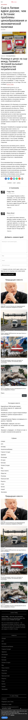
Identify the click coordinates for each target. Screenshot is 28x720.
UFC (2, 444)
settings (12, 715)
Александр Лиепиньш (10, 55)
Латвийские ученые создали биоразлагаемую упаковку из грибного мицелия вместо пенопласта (14, 414)
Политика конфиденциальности (10, 707)
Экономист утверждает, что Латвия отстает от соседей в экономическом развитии (14, 431)
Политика (3, 476)
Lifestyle (3, 441)
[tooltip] (6, 179)
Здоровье (3, 454)
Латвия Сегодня (5, 465)
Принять (4, 717)
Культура (3, 462)
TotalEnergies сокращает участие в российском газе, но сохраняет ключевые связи (12, 425)
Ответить (9, 207)
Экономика (4, 4)
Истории (3, 460)
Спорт (2, 484)
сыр (14, 182)
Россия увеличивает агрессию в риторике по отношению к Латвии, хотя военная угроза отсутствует (12, 361)
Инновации (4, 457)
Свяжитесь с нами (6, 704)
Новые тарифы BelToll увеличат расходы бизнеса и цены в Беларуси (13, 334)
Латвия (9, 182)
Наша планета (5, 470)
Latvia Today (10, 84)
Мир (2, 468)
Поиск (2, 393)
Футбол (3, 486)
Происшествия (5, 478)
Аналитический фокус (6, 449)
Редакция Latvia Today (7, 701)
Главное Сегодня (5, 452)
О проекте (4, 699)
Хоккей (3, 489)
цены (18, 182)
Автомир (3, 446)
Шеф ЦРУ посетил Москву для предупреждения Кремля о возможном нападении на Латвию (13, 307)
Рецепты (3, 481)
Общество (3, 473)
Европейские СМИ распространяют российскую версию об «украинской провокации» (11, 408)
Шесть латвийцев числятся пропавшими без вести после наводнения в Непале (13, 389)
